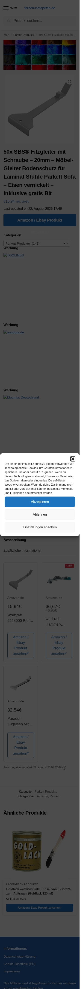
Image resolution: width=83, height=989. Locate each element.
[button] (72, 458)
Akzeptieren (40, 502)
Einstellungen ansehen (40, 527)
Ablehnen (40, 514)
